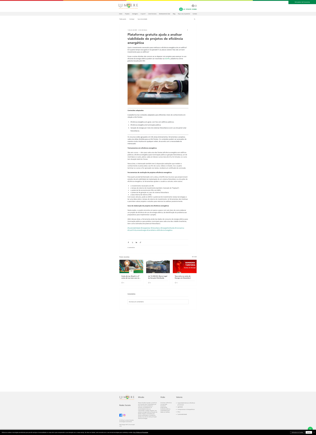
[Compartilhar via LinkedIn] (136, 242)
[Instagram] (196, 6)
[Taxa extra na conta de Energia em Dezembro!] (185, 266)
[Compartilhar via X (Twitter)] (132, 242)
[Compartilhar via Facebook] (128, 242)
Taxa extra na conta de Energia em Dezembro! (183, 277)
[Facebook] (193, 6)
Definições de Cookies (297, 432)
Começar (131, 19)
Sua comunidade (142, 19)
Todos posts (122, 19)
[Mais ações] (187, 30)
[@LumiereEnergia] (124, 415)
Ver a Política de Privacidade (140, 432)
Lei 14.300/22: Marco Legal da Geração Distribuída (157, 277)
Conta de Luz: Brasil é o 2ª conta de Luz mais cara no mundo (130, 277)
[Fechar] (314, 432)
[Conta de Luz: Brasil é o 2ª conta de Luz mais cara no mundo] (131, 266)
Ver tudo (194, 256)
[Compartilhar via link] (140, 242)
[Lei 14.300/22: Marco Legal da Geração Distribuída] (158, 266)
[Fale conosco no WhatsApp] (310, 429)
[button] (194, 19)
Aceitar (309, 432)
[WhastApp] (181, 9)
